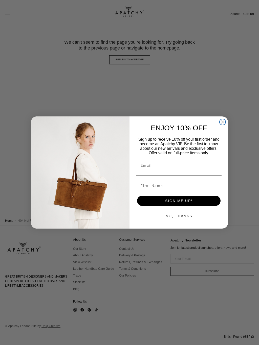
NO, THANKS (179, 216)
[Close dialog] (223, 122)
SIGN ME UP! (178, 201)
